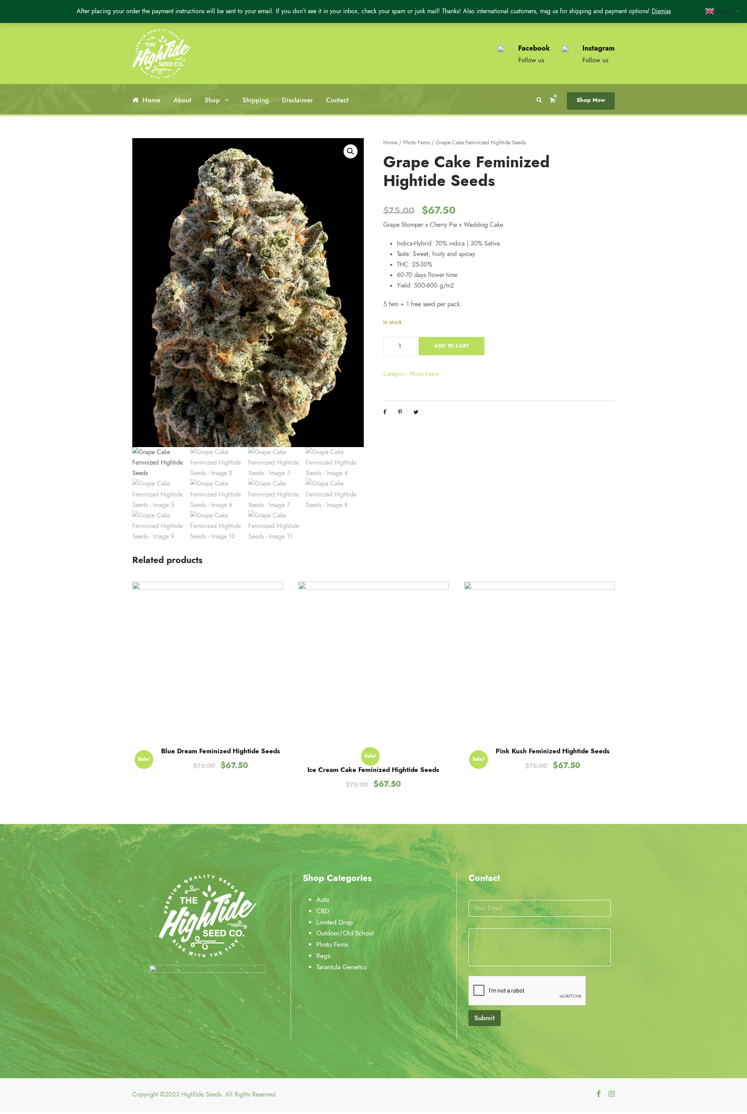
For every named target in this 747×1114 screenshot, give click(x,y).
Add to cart (451, 345)
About (182, 100)
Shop (212, 100)
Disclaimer (297, 100)
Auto (323, 899)
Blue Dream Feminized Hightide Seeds (220, 751)
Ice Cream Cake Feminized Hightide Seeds (373, 769)
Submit (484, 1018)
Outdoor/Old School (346, 933)
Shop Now (591, 100)
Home (151, 100)
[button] (351, 151)
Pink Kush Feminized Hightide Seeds (553, 751)
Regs (324, 955)
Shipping (255, 100)
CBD (323, 911)
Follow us (531, 60)
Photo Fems (416, 142)
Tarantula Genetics (342, 967)
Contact (337, 100)
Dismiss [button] (661, 11)
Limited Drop (335, 922)
